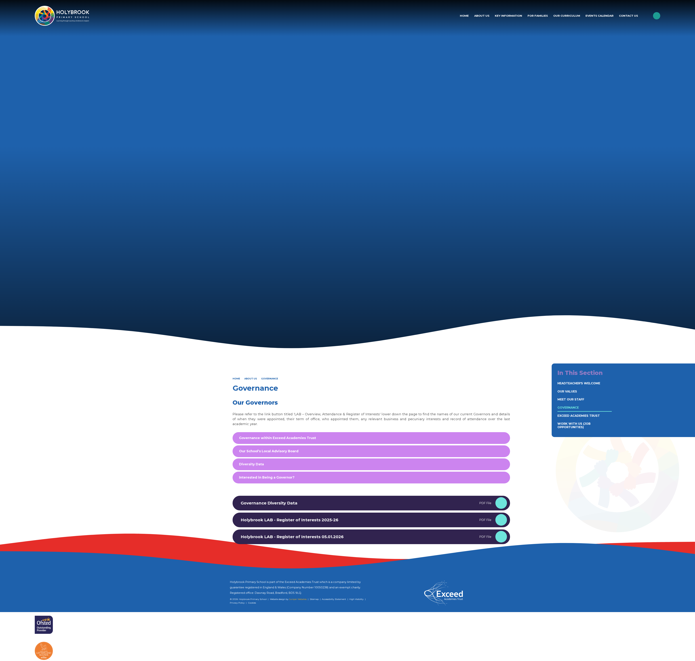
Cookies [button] (252, 602)
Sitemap (314, 599)
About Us (250, 378)
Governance (269, 378)
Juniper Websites (298, 599)
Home (236, 378)
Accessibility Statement (334, 599)
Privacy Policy (237, 602)
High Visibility (356, 599)
